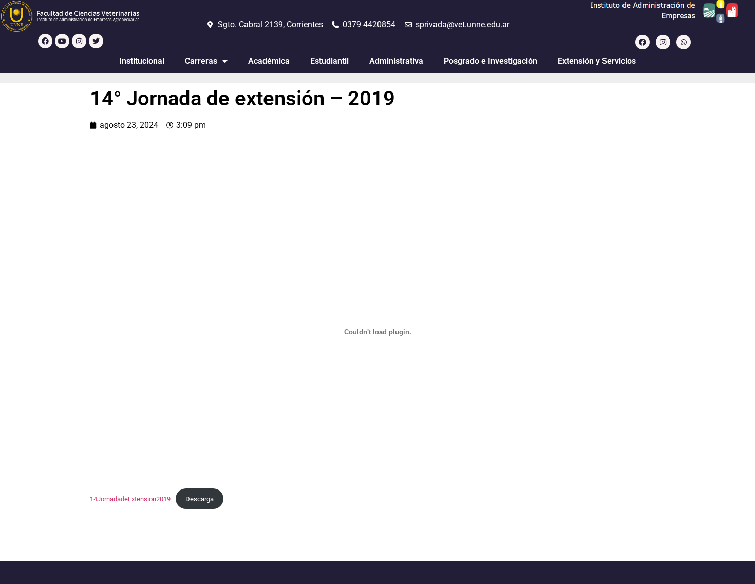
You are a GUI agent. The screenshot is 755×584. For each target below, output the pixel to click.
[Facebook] (45, 41)
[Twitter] (96, 41)
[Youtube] (62, 41)
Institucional (141, 61)
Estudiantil (329, 61)
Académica (269, 61)
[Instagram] (79, 41)
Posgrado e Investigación (490, 61)
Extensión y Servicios (597, 61)
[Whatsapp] (683, 42)
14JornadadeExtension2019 (130, 499)
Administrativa (396, 61)
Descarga (199, 499)
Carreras (201, 61)
